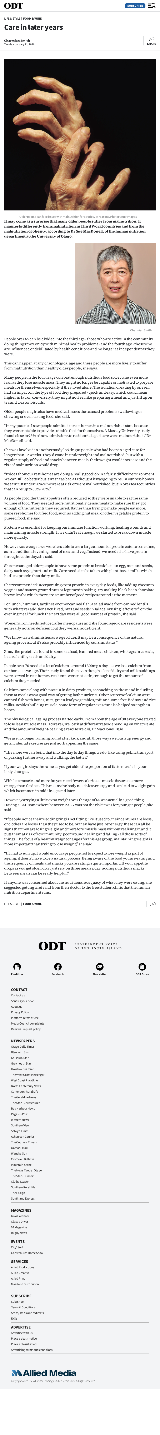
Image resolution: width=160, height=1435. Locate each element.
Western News (20, 1120)
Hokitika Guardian (22, 1069)
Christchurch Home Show (27, 1253)
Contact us (18, 995)
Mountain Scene (21, 1165)
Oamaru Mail (19, 1148)
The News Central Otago (26, 1170)
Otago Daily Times (22, 1047)
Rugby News (19, 1233)
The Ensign (18, 1193)
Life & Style (12, 18)
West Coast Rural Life (24, 1080)
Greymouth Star (21, 1063)
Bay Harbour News (23, 1108)
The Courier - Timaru (24, 1142)
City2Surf (17, 1247)
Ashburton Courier (22, 1137)
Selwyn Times (19, 1131)
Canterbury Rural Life (24, 1092)
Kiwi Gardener (20, 1216)
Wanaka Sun (19, 1153)
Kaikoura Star (20, 1058)
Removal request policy (26, 1029)
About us (16, 1007)
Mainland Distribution (25, 1284)
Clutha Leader (20, 1182)
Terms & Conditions (23, 1307)
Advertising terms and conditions (31, 1350)
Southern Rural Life (23, 1187)
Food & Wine (32, 18)
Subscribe (135, 6)
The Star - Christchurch (25, 1103)
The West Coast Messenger (27, 1075)
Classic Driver (19, 1222)
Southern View (20, 1125)
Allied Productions (22, 1267)
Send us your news (22, 1001)
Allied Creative (20, 1273)
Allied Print (18, 1278)
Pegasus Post (19, 1114)
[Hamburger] (152, 6)
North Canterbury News (26, 1086)
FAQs (14, 1318)
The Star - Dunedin (22, 1176)
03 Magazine (19, 1227)
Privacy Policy (20, 1012)
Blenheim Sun (20, 1052)
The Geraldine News (23, 1097)
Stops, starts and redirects (27, 1313)
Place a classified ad (23, 1344)
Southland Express (22, 1198)
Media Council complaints (27, 1023)
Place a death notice (24, 1338)
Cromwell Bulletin (22, 1159)
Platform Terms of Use (25, 1018)
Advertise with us (21, 1333)
